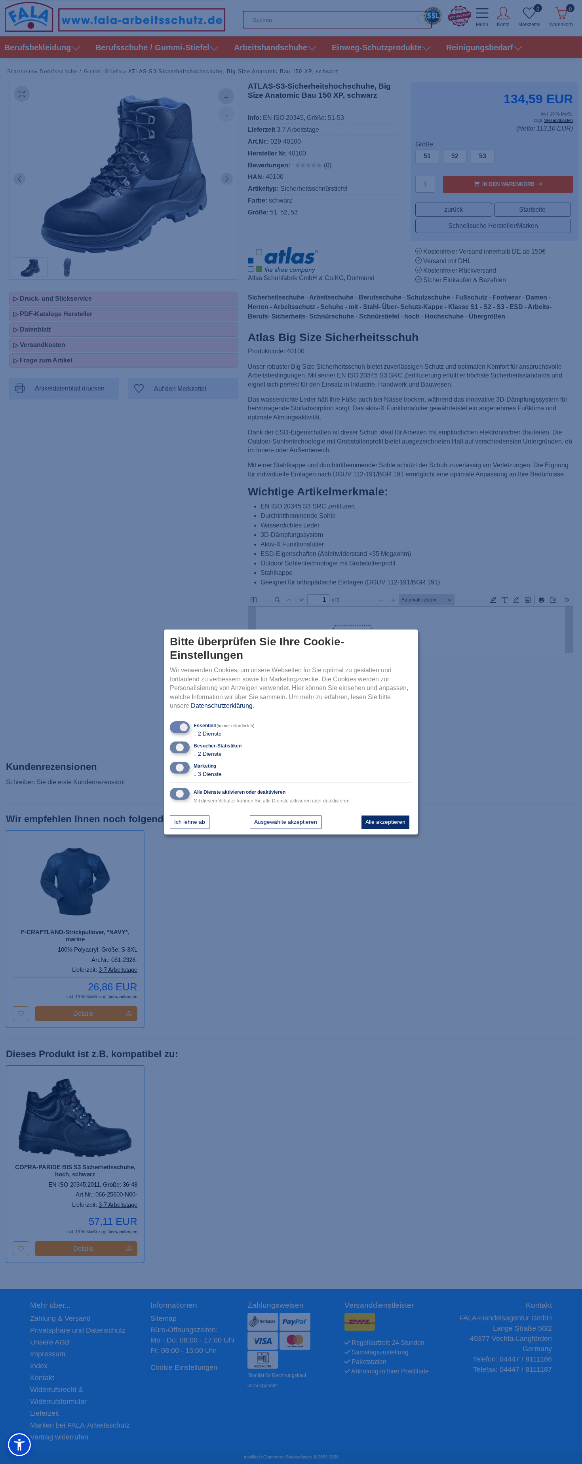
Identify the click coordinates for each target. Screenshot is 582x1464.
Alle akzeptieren (385, 822)
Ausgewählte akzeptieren (285, 822)
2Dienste (208, 734)
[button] (19, 1444)
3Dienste (208, 774)
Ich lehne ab (189, 822)
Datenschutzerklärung (222, 705)
